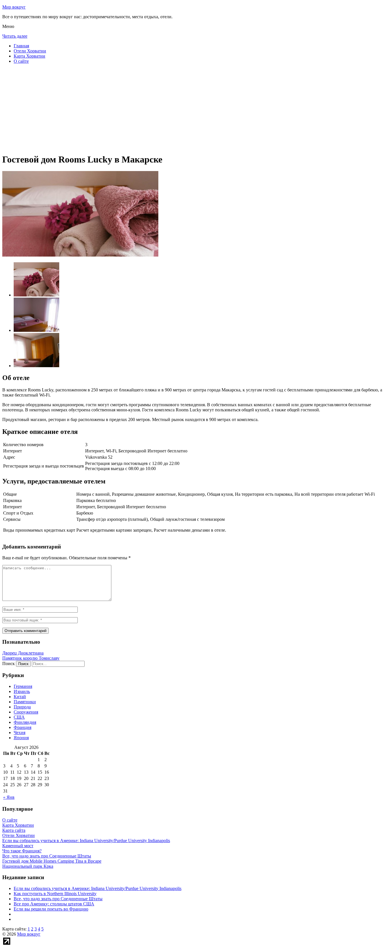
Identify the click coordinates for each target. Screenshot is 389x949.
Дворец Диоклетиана (23, 653)
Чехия (19, 732)
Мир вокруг (14, 7)
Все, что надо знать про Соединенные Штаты (58, 898)
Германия (23, 686)
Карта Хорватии (29, 56)
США (19, 717)
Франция (22, 727)
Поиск (8, 663)
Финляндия (25, 722)
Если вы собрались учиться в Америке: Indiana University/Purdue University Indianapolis (97, 888)
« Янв (9, 797)
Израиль (22, 691)
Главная (21, 45)
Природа (22, 706)
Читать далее (14, 36)
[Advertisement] (173, 108)
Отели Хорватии (30, 50)
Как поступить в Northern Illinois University (55, 893)
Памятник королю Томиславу (31, 658)
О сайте (21, 61)
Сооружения (26, 712)
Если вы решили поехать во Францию (51, 909)
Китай (20, 696)
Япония (21, 737)
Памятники (25, 701)
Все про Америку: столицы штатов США (54, 903)
